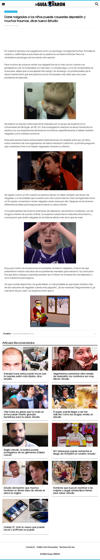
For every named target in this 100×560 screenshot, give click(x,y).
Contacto (30, 547)
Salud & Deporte (11, 11)
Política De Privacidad (47, 547)
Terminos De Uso (67, 547)
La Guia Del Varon (50, 3)
